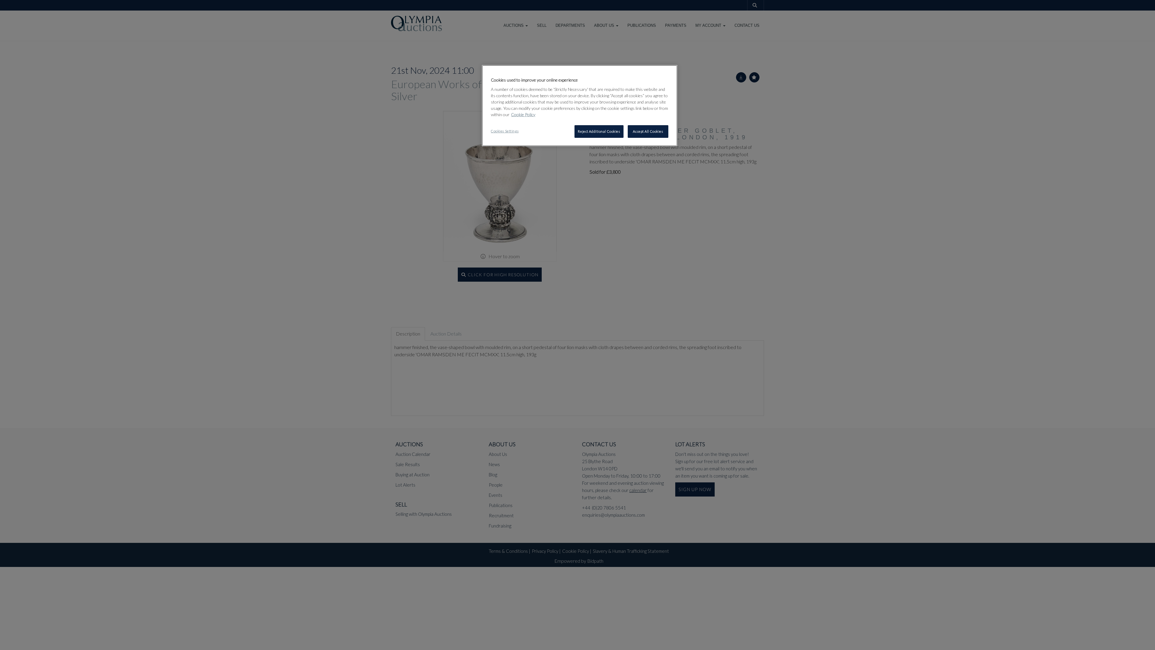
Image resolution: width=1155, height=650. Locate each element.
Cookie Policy (523, 114)
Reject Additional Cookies (599, 131)
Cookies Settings (505, 131)
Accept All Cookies (648, 131)
